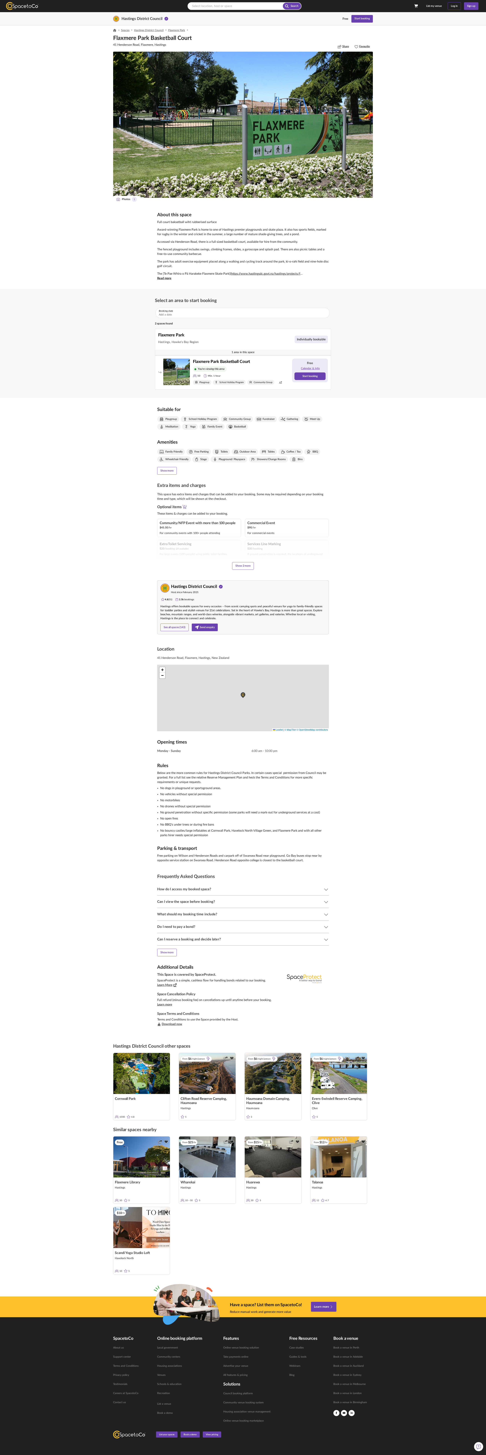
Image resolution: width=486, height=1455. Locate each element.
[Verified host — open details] (166, 19)
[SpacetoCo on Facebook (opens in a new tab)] (336, 1413)
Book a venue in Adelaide (348, 1357)
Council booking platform (238, 1393)
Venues (161, 1375)
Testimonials (120, 1384)
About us (118, 1347)
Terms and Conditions (126, 1366)
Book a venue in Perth (346, 1347)
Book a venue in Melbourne (349, 1384)
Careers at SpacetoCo (125, 1393)
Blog (291, 1375)
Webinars (294, 1366)
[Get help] (478, 1446)
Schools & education (169, 1384)
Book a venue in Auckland (348, 1366)
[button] (243, 125)
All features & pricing (235, 1375)
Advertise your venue (235, 1366)
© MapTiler (290, 729)
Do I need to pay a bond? (176, 927)
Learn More (164, 985)
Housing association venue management (247, 1411)
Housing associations (169, 1366)
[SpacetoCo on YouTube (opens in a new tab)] (344, 1413)
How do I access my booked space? (184, 889)
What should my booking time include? (187, 914)
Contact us (119, 1402)
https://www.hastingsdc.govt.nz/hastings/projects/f (265, 273)
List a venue (164, 1404)
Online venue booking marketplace (243, 1421)
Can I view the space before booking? (186, 902)
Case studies (296, 1347)
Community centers (168, 1357)
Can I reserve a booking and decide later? (189, 939)
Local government (167, 1347)
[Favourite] (166, 1058)
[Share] (160, 1058)
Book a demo (165, 1413)
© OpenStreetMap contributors (312, 729)
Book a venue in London (347, 1393)
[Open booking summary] (416, 6)
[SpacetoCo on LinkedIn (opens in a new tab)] (352, 1413)
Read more (164, 278)
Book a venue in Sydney (347, 1375)
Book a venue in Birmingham (350, 1402)
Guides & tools (297, 1357)
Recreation (163, 1393)
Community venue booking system (243, 1402)
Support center (122, 1357)
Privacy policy (121, 1375)
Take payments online (235, 1357)
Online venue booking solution (241, 1347)
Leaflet (279, 729)
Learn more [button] (164, 1004)
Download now (172, 1024)
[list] (133, 1375)
